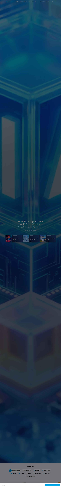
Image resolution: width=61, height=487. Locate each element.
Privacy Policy (3, 485)
